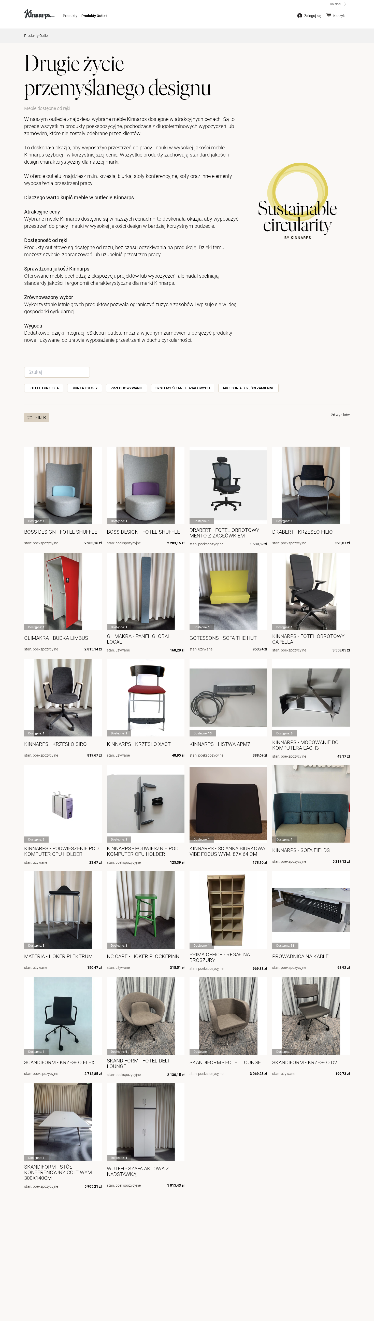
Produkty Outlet (94, 16)
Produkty (70, 16)
